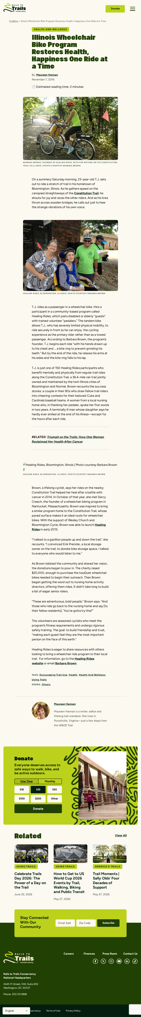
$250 (38, 798)
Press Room (109, 953)
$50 (54, 789)
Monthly (50, 781)
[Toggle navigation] (133, 9)
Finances (89, 953)
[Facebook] (95, 961)
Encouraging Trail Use (53, 674)
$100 (22, 798)
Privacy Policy (73, 1010)
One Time (26, 781)
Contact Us (130, 953)
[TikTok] (135, 961)
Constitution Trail (86, 193)
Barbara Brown (65, 663)
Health (73, 674)
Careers (69, 953)
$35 (38, 789)
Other (54, 798)
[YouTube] (119, 961)
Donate (115, 8)
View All (121, 835)
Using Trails (39, 679)
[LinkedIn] (127, 961)
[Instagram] (111, 961)
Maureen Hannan (47, 74)
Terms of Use (53, 1010)
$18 (22, 789)
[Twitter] (103, 961)
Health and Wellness (92, 674)
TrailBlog (13, 21)
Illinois (46, 684)
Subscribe (108, 922)
